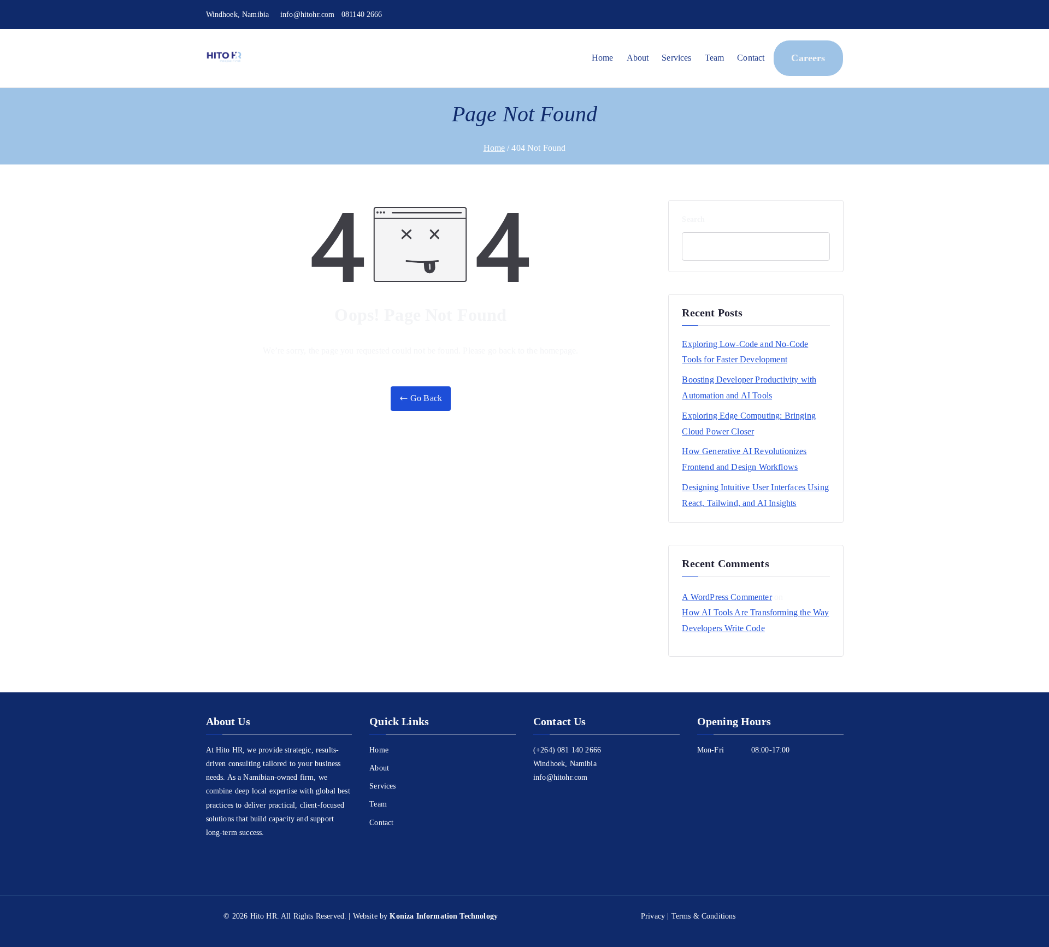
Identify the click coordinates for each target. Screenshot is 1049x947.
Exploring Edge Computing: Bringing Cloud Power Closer (748, 423)
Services (676, 57)
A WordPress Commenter (726, 597)
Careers (808, 57)
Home (603, 57)
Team (714, 57)
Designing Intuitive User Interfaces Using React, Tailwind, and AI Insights (755, 495)
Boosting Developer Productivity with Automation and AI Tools (749, 387)
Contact (750, 57)
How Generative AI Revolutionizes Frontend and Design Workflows (744, 459)
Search (693, 219)
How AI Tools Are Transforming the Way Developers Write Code (755, 620)
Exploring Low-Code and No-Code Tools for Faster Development (745, 351)
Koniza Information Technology (444, 916)
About (638, 57)
